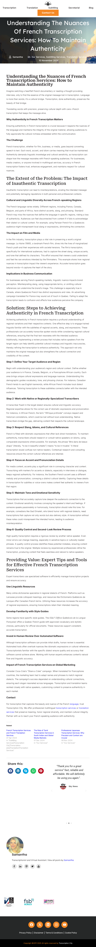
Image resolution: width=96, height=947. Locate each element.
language (74, 704)
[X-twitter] (40, 925)
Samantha (69, 860)
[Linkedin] (48, 925)
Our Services (38, 57)
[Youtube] (64, 925)
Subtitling (53, 8)
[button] (10, 771)
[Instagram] (56, 925)
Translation (32, 8)
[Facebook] (31, 925)
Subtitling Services (55, 57)
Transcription (9, 8)
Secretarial (74, 8)
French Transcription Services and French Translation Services (18, 732)
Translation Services (76, 57)
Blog (91, 8)
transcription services (66, 708)
